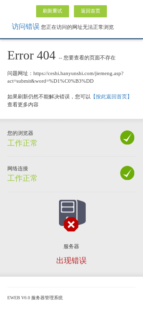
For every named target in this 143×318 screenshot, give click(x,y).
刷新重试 (52, 11)
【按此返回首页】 (111, 96)
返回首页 (90, 11)
